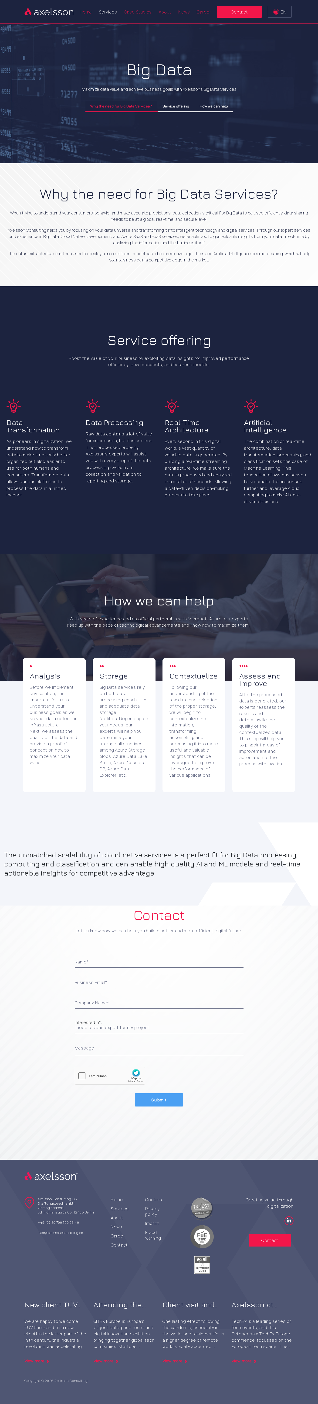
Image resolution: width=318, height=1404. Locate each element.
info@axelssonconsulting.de (60, 1232)
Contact (239, 12)
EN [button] (283, 12)
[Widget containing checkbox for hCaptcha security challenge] (110, 1076)
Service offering (175, 106)
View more (34, 1361)
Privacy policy (152, 1211)
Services (120, 1208)
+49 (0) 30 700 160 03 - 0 (58, 1222)
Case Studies (138, 12)
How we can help (214, 106)
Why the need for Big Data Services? (121, 106)
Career (204, 12)
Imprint (152, 1223)
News (184, 12)
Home (86, 12)
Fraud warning (153, 1235)
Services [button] (108, 12)
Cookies (153, 1199)
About (165, 12)
